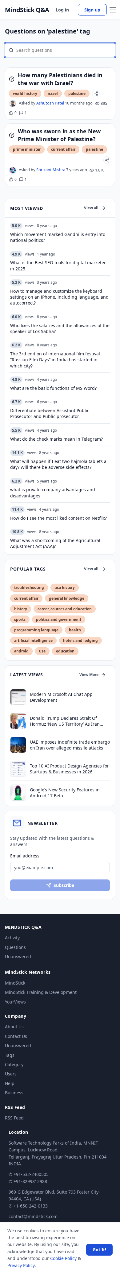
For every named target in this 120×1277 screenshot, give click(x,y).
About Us (14, 1027)
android (21, 651)
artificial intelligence (33, 640)
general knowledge (66, 598)
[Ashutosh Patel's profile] (12, 103)
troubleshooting (29, 587)
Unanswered (18, 956)
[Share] (96, 93)
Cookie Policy (63, 1258)
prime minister (27, 149)
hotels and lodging (80, 640)
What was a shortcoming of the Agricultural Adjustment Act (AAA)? (55, 543)
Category (14, 1064)
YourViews (15, 1002)
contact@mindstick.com (33, 1216)
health (75, 630)
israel (53, 93)
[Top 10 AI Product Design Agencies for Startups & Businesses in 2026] (18, 769)
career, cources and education (65, 609)
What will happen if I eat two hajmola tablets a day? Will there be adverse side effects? (58, 464)
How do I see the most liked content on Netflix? (58, 518)
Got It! (99, 1250)
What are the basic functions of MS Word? (53, 388)
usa (42, 651)
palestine (77, 93)
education (65, 651)
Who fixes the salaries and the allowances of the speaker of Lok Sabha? (60, 328)
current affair (63, 149)
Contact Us (16, 1036)
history (20, 609)
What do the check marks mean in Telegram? (56, 439)
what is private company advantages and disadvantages (52, 492)
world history (25, 93)
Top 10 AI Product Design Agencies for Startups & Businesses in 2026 (69, 769)
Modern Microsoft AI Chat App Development (61, 697)
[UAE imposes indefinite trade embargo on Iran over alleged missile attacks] (18, 745)
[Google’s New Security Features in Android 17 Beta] (18, 793)
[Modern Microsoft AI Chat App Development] (18, 697)
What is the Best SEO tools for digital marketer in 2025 (58, 265)
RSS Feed (14, 1118)
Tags (9, 1055)
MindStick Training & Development (41, 992)
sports (20, 619)
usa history (64, 587)
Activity (12, 938)
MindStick (15, 983)
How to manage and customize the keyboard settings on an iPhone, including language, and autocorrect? (59, 297)
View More (88, 674)
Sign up (92, 10)
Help (9, 1083)
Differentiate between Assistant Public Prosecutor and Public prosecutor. (49, 413)
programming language (36, 630)
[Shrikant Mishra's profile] (12, 170)
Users (11, 1074)
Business (14, 1093)
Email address (24, 856)
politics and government (58, 619)
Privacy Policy (21, 1265)
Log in (62, 10)
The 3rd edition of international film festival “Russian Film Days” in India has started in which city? (55, 360)
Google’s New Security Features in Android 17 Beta (65, 793)
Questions (15, 947)
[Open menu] (113, 10)
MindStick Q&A (27, 10)
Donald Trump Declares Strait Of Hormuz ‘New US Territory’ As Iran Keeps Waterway (65, 721)
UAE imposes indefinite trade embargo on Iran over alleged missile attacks (70, 745)
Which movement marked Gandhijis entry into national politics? (57, 237)
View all (91, 208)
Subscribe (64, 885)
